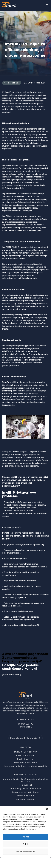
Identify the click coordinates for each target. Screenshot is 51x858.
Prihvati (25, 837)
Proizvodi (25, 747)
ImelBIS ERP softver (25, 752)
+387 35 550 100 (25, 724)
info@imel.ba (26, 727)
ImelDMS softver (25, 755)
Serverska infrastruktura (25, 792)
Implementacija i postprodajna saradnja (25, 766)
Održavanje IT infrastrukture (25, 788)
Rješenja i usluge (25, 775)
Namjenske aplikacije (25, 762)
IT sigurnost (25, 785)
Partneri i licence (25, 799)
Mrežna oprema (25, 796)
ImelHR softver (25, 759)
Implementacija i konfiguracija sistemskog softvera (25, 780)
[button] (47, 809)
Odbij (25, 844)
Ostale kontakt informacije (23, 738)
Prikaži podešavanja (25, 851)
